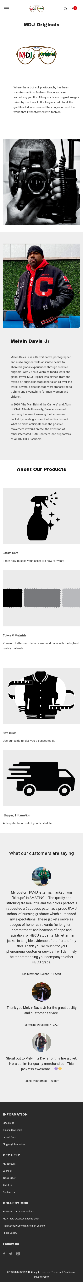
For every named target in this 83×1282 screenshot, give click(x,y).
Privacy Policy (41, 1276)
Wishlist (7, 1171)
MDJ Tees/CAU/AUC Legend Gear (21, 1218)
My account (9, 1164)
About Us (8, 1185)
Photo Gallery (10, 1233)
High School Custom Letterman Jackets (24, 1225)
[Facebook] (4, 1254)
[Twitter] (11, 1254)
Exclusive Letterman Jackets (18, 1211)
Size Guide (8, 1123)
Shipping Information (14, 1144)
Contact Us (9, 1192)
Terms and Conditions (63, 1272)
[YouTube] (18, 1254)
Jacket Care (9, 1137)
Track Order (9, 1178)
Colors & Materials (12, 1130)
